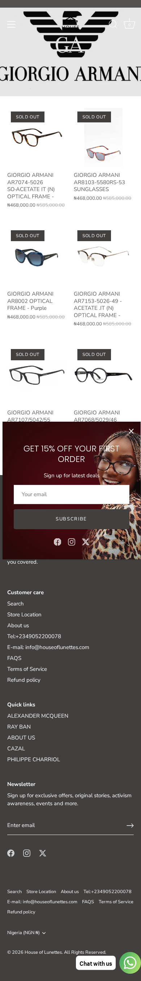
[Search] (113, 25)
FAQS (14, 658)
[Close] (131, 431)
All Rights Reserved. (85, 952)
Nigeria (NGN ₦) (23, 933)
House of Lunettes (43, 952)
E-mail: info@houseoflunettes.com (48, 647)
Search (15, 603)
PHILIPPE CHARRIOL (33, 759)
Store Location (24, 614)
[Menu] (12, 24)
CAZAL (16, 748)
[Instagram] (71, 541)
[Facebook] (57, 541)
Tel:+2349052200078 (34, 636)
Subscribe (71, 519)
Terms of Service (27, 669)
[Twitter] (85, 541)
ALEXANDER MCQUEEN (37, 715)
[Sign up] (130, 825)
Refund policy (23, 680)
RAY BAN (19, 726)
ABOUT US (21, 737)
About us (18, 625)
